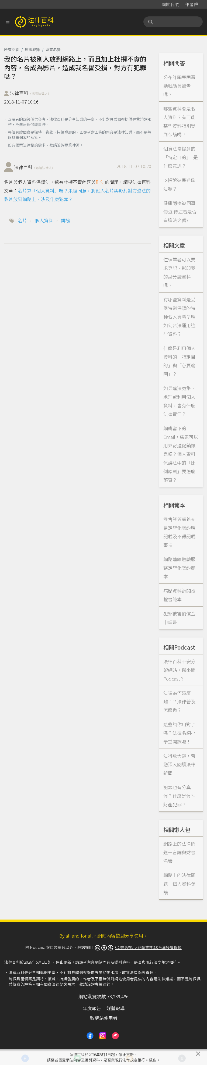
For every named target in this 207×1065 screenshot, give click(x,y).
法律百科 (30, 93)
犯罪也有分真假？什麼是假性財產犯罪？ (179, 796)
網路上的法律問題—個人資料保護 (179, 884)
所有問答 (11, 49)
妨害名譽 (53, 49)
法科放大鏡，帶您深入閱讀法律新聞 (179, 764)
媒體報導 (115, 1008)
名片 (22, 220)
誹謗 (65, 220)
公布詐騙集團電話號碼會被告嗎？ (179, 86)
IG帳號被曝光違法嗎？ (179, 184)
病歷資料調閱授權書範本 (179, 595)
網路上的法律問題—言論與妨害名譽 (179, 852)
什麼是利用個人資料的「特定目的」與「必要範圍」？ (179, 361)
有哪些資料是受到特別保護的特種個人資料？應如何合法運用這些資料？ (179, 316)
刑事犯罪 (32, 49)
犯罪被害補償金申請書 (179, 617)
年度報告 (92, 1008)
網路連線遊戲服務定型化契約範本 (179, 568)
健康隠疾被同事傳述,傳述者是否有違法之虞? (179, 211)
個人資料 (44, 220)
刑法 (100, 182)
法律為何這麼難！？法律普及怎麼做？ (179, 701)
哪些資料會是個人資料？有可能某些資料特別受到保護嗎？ (179, 121)
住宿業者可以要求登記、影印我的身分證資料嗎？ (179, 272)
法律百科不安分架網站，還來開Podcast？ (179, 670)
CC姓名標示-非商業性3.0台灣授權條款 (148, 947)
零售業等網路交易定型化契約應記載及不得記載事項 (179, 532)
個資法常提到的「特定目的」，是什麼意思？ (180, 157)
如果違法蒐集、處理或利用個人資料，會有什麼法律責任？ (179, 401)
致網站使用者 (104, 1017)
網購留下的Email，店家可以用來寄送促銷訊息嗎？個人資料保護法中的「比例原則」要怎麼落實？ (180, 454)
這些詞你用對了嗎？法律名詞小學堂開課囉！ (179, 733)
